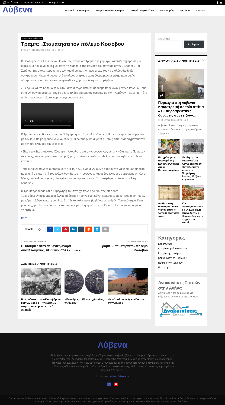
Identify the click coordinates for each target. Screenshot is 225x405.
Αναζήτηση (164, 38)
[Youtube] (116, 384)
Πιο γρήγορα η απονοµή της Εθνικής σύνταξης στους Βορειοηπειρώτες (168, 163)
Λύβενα (17, 10)
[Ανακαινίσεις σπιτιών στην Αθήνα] (181, 317)
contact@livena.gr (119, 376)
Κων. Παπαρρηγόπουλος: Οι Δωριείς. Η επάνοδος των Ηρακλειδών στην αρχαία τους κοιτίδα (192, 212)
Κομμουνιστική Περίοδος (172, 258)
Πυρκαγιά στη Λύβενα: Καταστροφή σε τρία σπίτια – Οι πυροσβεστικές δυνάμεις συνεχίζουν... (181, 109)
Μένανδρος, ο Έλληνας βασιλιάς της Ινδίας (84, 301)
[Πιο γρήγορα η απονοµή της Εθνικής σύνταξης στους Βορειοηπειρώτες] (169, 146)
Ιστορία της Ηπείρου (142, 10)
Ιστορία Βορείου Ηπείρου (110, 10)
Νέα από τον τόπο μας (77, 10)
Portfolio (185, 10)
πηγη (24, 218)
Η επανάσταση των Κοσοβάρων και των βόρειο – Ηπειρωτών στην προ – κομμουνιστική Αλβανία (40, 304)
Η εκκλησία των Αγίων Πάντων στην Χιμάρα (126, 301)
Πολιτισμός (166, 10)
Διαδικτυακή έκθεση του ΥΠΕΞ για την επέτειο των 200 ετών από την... (168, 209)
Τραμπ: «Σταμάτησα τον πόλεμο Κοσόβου (124, 248)
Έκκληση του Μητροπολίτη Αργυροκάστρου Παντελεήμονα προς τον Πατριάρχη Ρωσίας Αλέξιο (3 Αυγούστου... (192, 168)
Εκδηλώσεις (165, 243)
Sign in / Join (58, 2)
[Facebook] (109, 384)
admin (27, 50)
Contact (200, 10)
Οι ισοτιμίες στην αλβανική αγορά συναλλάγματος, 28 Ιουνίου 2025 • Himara (51, 248)
